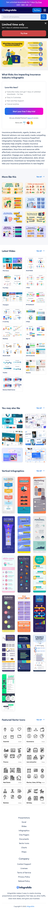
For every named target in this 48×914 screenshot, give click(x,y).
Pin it (3, 44)
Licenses (24, 868)
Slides (24, 826)
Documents (24, 839)
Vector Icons (24, 843)
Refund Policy (24, 881)
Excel (24, 822)
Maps (24, 851)
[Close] (46, 23)
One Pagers (24, 834)
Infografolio (30, 906)
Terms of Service (24, 872)
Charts (24, 847)
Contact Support (24, 864)
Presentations (24, 817)
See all (39, 176)
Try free (24, 33)
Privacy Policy (24, 876)
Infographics (24, 830)
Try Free (37, 10)
